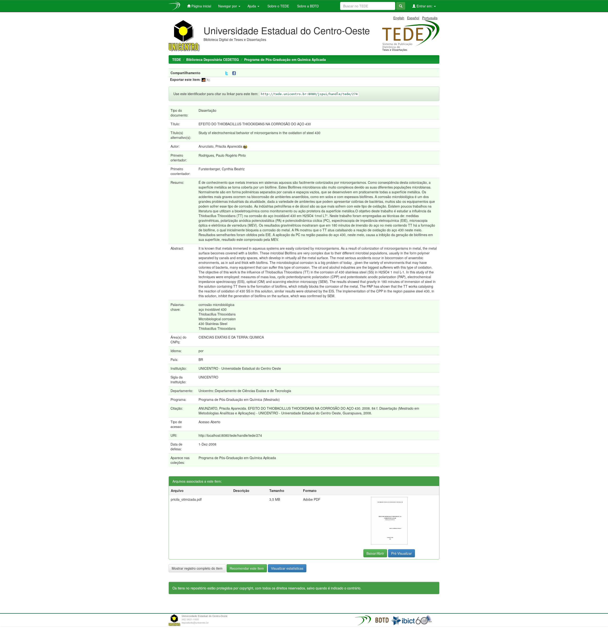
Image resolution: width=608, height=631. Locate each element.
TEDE (176, 59)
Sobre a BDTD (307, 6)
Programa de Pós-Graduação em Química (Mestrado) (239, 399)
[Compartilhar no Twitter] (226, 73)
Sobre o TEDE (277, 6)
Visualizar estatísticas (287, 568)
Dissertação (207, 110)
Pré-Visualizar (401, 553)
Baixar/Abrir (375, 553)
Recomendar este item (247, 568)
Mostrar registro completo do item (197, 568)
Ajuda (252, 6)
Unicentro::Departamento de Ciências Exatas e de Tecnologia (245, 390)
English (398, 17)
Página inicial (200, 6)
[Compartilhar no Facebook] (235, 73)
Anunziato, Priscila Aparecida (220, 146)
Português (429, 17)
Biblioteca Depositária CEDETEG (212, 59)
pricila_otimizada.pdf (186, 499)
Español (413, 17)
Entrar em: (424, 6)
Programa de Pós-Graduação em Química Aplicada (285, 59)
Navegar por (228, 6)
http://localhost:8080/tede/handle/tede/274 (230, 435)
